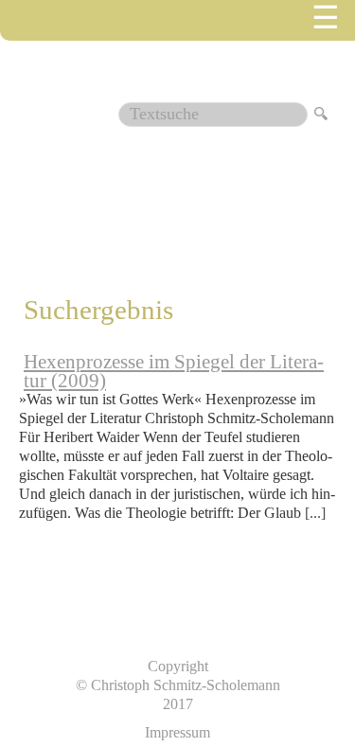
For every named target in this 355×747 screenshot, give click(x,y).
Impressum (177, 732)
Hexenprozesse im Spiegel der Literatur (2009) (174, 371)
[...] (315, 513)
